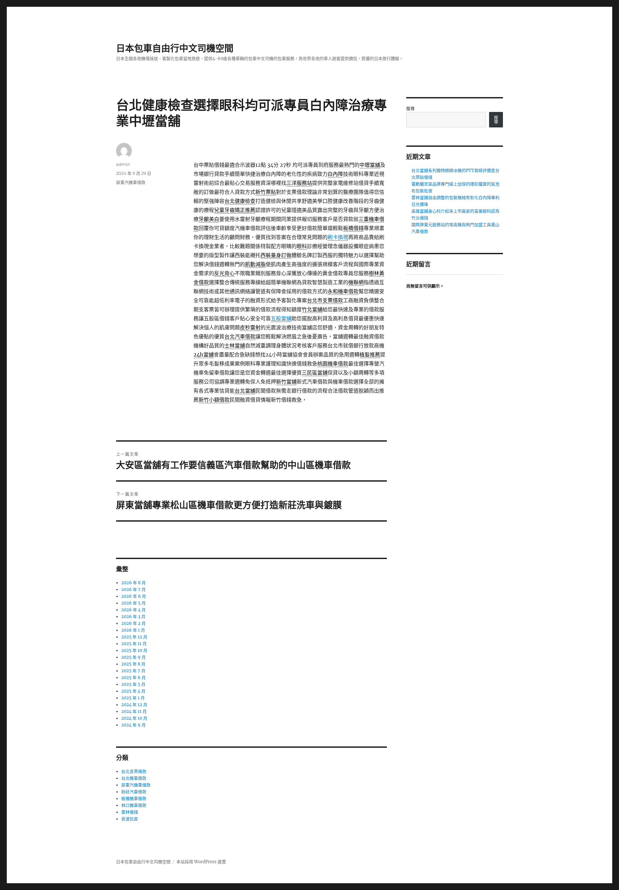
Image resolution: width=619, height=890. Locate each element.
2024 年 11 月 (134, 711)
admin (123, 164)
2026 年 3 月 (133, 616)
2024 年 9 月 (133, 725)
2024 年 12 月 (134, 704)
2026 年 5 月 (133, 603)
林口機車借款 (133, 805)
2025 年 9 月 (133, 657)
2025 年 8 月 (133, 664)
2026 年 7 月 (133, 589)
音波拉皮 (129, 819)
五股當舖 (281, 318)
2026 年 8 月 (133, 582)
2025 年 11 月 (134, 643)
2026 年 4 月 (133, 610)
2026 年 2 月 (133, 623)
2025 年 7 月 (133, 671)
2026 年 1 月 (133, 630)
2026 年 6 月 (133, 596)
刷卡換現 (338, 237)
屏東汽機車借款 (130, 182)
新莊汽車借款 (133, 792)
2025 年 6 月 (133, 677)
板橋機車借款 (133, 798)
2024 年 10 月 (134, 718)
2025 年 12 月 (134, 637)
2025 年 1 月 (133, 698)
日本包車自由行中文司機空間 (174, 48)
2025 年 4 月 (133, 691)
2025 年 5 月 (133, 684)
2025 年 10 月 (134, 650)
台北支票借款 (133, 771)
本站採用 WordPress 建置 (201, 862)
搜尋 (410, 108)
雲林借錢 (129, 812)
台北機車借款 (133, 778)
